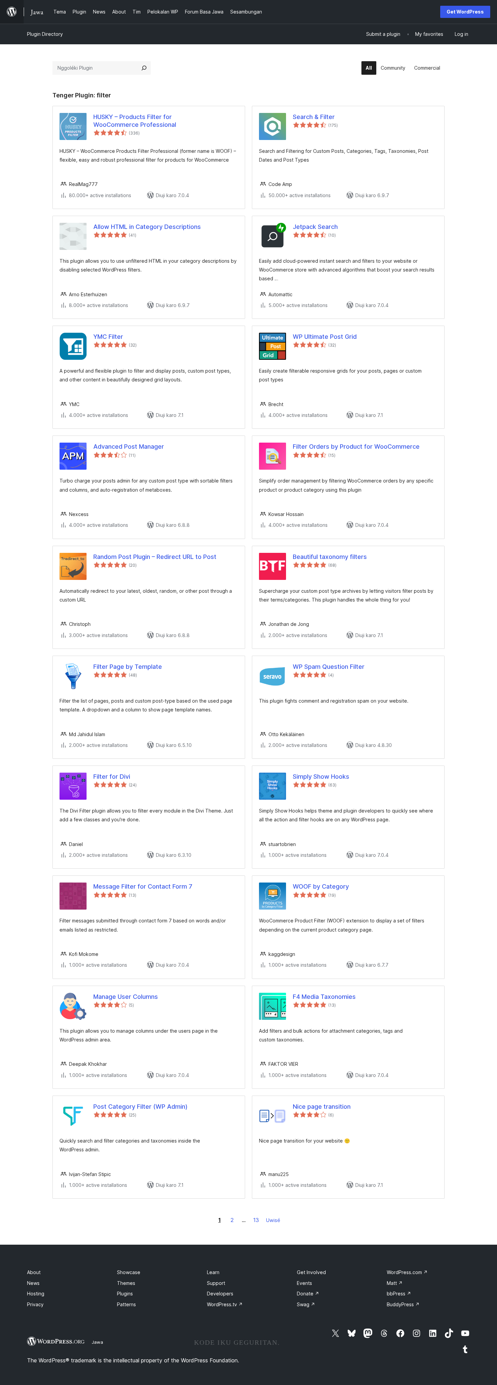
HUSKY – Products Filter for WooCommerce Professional (134, 120)
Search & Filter (314, 116)
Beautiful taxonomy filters (330, 556)
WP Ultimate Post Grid (325, 336)
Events (304, 1283)
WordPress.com (407, 1272)
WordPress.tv (225, 1304)
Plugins (125, 1293)
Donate (308, 1293)
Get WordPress (465, 12)
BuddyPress (403, 1304)
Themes (126, 1283)
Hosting (35, 1293)
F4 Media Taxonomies (324, 996)
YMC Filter (108, 336)
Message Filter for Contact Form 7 (142, 886)
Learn (213, 1272)
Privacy (35, 1304)
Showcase (128, 1272)
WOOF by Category (321, 886)
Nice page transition (322, 1106)
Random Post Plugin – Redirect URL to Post (154, 556)
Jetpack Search (315, 226)
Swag (306, 1304)
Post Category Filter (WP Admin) (140, 1106)
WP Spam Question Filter (328, 666)
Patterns (126, 1304)
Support (216, 1283)
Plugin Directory (45, 34)
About (34, 1272)
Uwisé (273, 1220)
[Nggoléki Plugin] (144, 68)
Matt (395, 1283)
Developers (220, 1293)
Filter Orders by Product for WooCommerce (356, 446)
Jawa (97, 1342)
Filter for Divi (111, 776)
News (33, 1283)
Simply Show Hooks (321, 776)
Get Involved (311, 1272)
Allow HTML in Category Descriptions (147, 226)
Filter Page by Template (127, 666)
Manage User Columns (125, 996)
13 (256, 1220)
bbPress (399, 1293)
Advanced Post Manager (128, 446)
